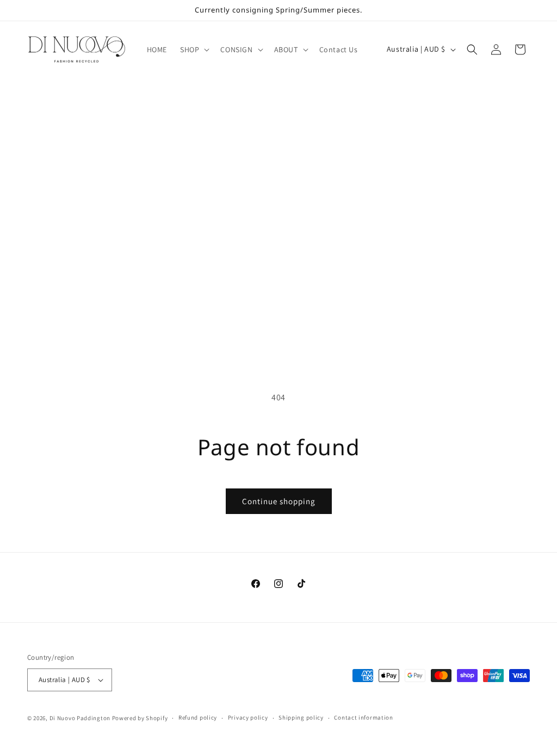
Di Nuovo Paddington (79, 718)
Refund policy (197, 717)
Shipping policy (301, 717)
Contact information (363, 717)
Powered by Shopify (140, 718)
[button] (194, 49)
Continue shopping (278, 501)
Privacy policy (248, 717)
